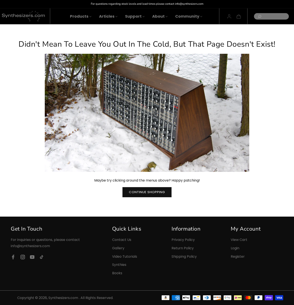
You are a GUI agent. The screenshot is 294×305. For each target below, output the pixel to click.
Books (117, 273)
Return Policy (183, 248)
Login (235, 248)
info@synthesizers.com (30, 245)
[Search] (258, 16)
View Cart (239, 239)
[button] (79, 16)
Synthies (119, 264)
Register (238, 256)
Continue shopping (147, 192)
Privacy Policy (183, 239)
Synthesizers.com (63, 297)
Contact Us (121, 239)
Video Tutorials (124, 256)
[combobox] (271, 16)
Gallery (118, 248)
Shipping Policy (184, 256)
